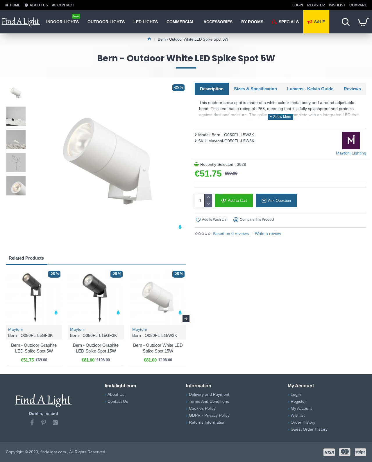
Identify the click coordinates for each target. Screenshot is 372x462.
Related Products (26, 258)
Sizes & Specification (255, 88)
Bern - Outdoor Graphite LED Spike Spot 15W (96, 348)
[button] (5, 318)
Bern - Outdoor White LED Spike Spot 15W (158, 348)
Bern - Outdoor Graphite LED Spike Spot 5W (34, 348)
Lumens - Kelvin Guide (310, 88)
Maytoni (15, 329)
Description (211, 88)
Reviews (352, 88)
